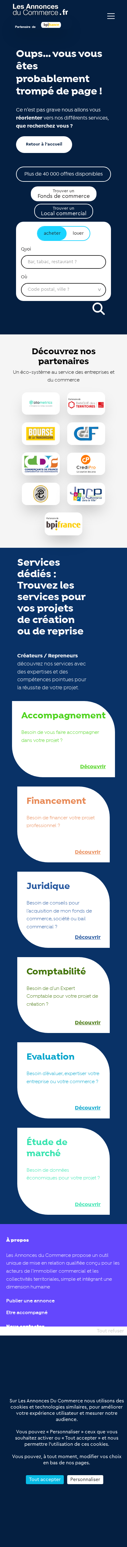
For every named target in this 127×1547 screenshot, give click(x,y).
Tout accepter (45, 1479)
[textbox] (63, 261)
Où (24, 277)
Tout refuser (110, 1330)
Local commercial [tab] (63, 211)
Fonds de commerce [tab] (64, 194)
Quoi (26, 249)
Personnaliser (85, 1479)
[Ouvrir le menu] (111, 16)
